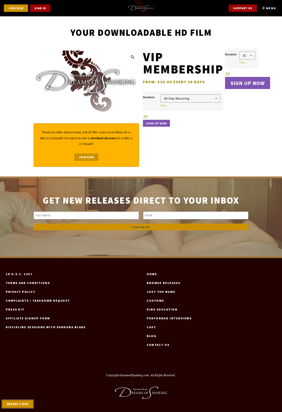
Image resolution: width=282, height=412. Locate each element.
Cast (151, 327)
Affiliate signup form (28, 318)
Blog (151, 336)
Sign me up (141, 227)
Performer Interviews (169, 318)
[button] (132, 57)
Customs (155, 300)
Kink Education (162, 309)
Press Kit (15, 309)
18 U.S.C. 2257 (19, 274)
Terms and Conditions (28, 283)
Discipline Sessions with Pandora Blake (46, 327)
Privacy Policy (20, 292)
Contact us (158, 345)
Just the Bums (161, 292)
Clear (163, 105)
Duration (149, 97)
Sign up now (156, 123)
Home (152, 274)
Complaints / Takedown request (38, 300)
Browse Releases (164, 283)
